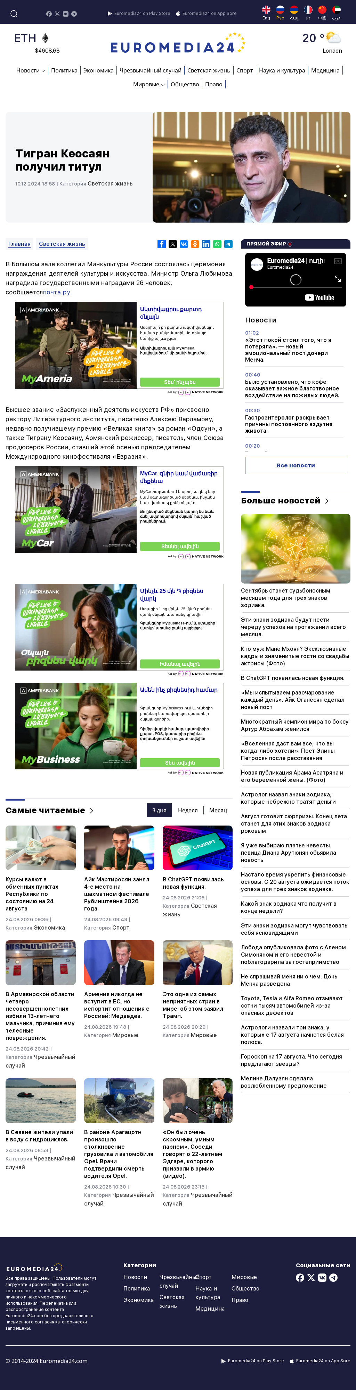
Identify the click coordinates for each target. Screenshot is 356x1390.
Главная (19, 244)
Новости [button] (28, 70)
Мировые (125, 1035)
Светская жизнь (208, 70)
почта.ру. (57, 292)
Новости (135, 1277)
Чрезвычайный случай (150, 70)
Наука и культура (282, 70)
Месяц (218, 810)
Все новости (296, 465)
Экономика (98, 70)
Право (213, 84)
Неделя (188, 810)
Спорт (244, 70)
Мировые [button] (146, 84)
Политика (64, 70)
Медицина (325, 70)
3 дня (159, 810)
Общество (185, 84)
